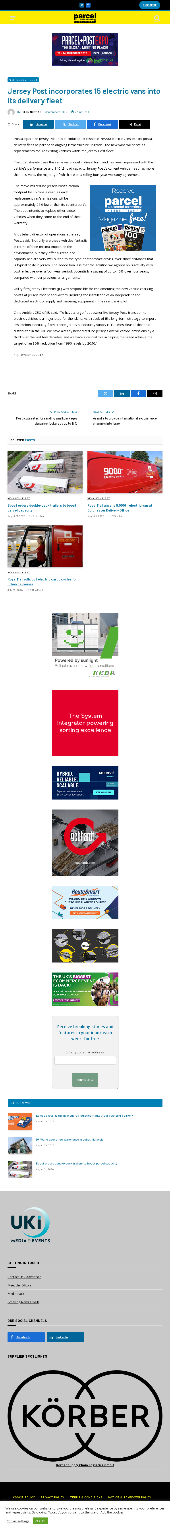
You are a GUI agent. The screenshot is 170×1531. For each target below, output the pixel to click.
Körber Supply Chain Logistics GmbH (85, 1465)
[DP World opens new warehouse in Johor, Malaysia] (20, 1145)
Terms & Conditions (86, 1497)
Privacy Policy (52, 1497)
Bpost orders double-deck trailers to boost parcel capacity (42, 507)
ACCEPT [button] (40, 1521)
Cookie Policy (24, 1497)
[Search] (156, 18)
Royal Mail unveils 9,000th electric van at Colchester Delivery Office (119, 507)
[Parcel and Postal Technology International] (85, 18)
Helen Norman (31, 111)
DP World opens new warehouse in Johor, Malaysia (70, 1139)
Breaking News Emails (23, 1302)
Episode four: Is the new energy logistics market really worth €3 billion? (84, 1115)
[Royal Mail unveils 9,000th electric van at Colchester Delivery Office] (124, 472)
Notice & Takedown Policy (130, 1497)
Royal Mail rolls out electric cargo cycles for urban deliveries (42, 581)
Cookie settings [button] (18, 1521)
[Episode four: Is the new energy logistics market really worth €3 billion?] (20, 1121)
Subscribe (149, 5)
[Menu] (12, 18)
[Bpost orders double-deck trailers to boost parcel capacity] (45, 472)
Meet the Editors (19, 1285)
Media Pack (16, 1294)
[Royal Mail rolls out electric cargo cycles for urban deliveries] (45, 546)
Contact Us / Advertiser (24, 1277)
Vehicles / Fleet (23, 80)
